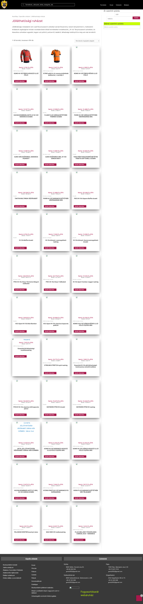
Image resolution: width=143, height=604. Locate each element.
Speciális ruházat (24, 16)
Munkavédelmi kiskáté (10, 565)
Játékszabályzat (8, 567)
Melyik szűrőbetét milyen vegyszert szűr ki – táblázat (46, 592)
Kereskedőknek (37, 581)
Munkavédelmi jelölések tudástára (42, 587)
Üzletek (34, 575)
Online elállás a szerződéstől (12, 578)
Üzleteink (119, 5)
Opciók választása (19, 81)
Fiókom (34, 571)
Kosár (111, 5)
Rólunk (34, 578)
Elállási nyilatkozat (9, 575)
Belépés (126, 5)
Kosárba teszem (79, 540)
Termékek (103, 5)
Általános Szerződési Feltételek (13, 570)
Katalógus (35, 584)
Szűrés (136, 17)
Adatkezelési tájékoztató (10, 573)
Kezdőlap (15, 16)
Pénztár (34, 568)
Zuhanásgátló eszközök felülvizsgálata (44, 596)
